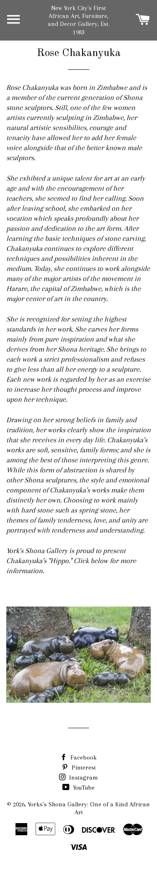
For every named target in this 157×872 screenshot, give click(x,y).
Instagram (82, 777)
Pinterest (83, 767)
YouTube (83, 787)
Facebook (83, 757)
